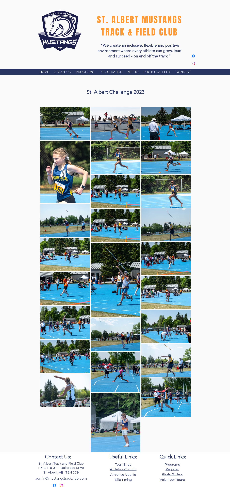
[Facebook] (193, 56)
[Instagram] (193, 63)
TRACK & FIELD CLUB (139, 32)
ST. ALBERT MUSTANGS (139, 20)
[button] (62, 72)
